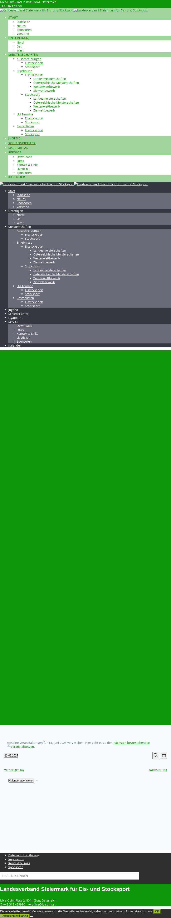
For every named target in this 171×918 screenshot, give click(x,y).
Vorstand (23, 34)
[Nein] (31, 916)
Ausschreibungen (29, 59)
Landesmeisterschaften (49, 79)
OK (157, 911)
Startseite (23, 22)
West (20, 50)
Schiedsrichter (21, 143)
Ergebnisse (24, 71)
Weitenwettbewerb (46, 87)
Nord (20, 42)
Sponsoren (24, 30)
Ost (19, 46)
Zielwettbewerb (44, 91)
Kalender (16, 177)
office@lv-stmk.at (43, 904)
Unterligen (18, 38)
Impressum (16, 859)
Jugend (14, 138)
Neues (21, 26)
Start (13, 17)
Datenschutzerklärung (23, 855)
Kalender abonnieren (21, 780)
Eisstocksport (34, 63)
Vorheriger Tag (14, 770)
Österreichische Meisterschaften (56, 83)
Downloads (24, 157)
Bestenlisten (25, 126)
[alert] (85, 745)
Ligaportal (18, 148)
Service (14, 152)
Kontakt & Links (27, 165)
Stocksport (32, 67)
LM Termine (25, 114)
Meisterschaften (23, 54)
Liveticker (23, 169)
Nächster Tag (158, 770)
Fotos (20, 161)
